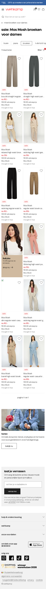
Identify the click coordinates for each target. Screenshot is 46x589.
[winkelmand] (43, 9)
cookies (39, 580)
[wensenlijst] (40, 9)
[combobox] (23, 16)
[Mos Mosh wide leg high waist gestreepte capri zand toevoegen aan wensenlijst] (41, 114)
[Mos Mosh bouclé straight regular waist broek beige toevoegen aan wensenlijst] (19, 58)
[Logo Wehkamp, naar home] (13, 9)
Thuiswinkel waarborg (13, 572)
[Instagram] (3, 558)
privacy (31, 580)
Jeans (15, 43)
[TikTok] (19, 558)
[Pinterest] (26, 558)
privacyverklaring (17, 500)
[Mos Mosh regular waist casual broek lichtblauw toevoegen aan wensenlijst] (41, 338)
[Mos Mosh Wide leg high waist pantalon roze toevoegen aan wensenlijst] (41, 226)
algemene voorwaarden (11, 576)
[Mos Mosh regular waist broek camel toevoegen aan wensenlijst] (41, 170)
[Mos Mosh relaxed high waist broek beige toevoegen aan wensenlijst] (19, 114)
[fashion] (23, 420)
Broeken (26, 43)
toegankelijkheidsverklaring (14, 580)
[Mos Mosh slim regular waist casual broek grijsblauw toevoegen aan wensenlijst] (19, 282)
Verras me (12, 491)
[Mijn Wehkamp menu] (35, 9)
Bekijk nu (9, 446)
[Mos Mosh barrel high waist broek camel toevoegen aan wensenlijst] (19, 338)
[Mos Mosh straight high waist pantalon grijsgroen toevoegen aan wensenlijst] (41, 58)
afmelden (12, 502)
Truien (5, 43)
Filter (41, 50)
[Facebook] (11, 558)
